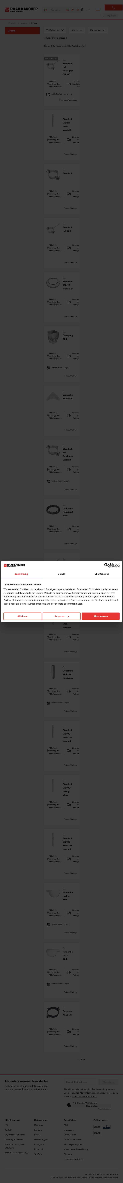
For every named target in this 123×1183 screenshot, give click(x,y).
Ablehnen (22, 616)
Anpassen (59, 616)
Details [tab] (61, 574)
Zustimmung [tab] (21, 574)
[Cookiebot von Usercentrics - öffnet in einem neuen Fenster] (106, 565)
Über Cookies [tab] (101, 574)
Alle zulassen (100, 616)
